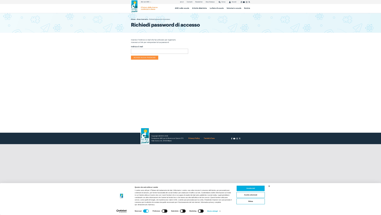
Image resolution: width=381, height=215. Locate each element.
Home (133, 19)
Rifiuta (250, 201)
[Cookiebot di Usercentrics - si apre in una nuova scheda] (121, 211)
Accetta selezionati (250, 195)
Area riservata (142, 19)
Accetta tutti (250, 188)
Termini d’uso (209, 138)
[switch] (164, 211)
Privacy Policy (194, 138)
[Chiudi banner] (269, 186)
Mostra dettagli (212, 211)
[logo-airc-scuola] (134, 6)
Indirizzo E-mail (137, 46)
